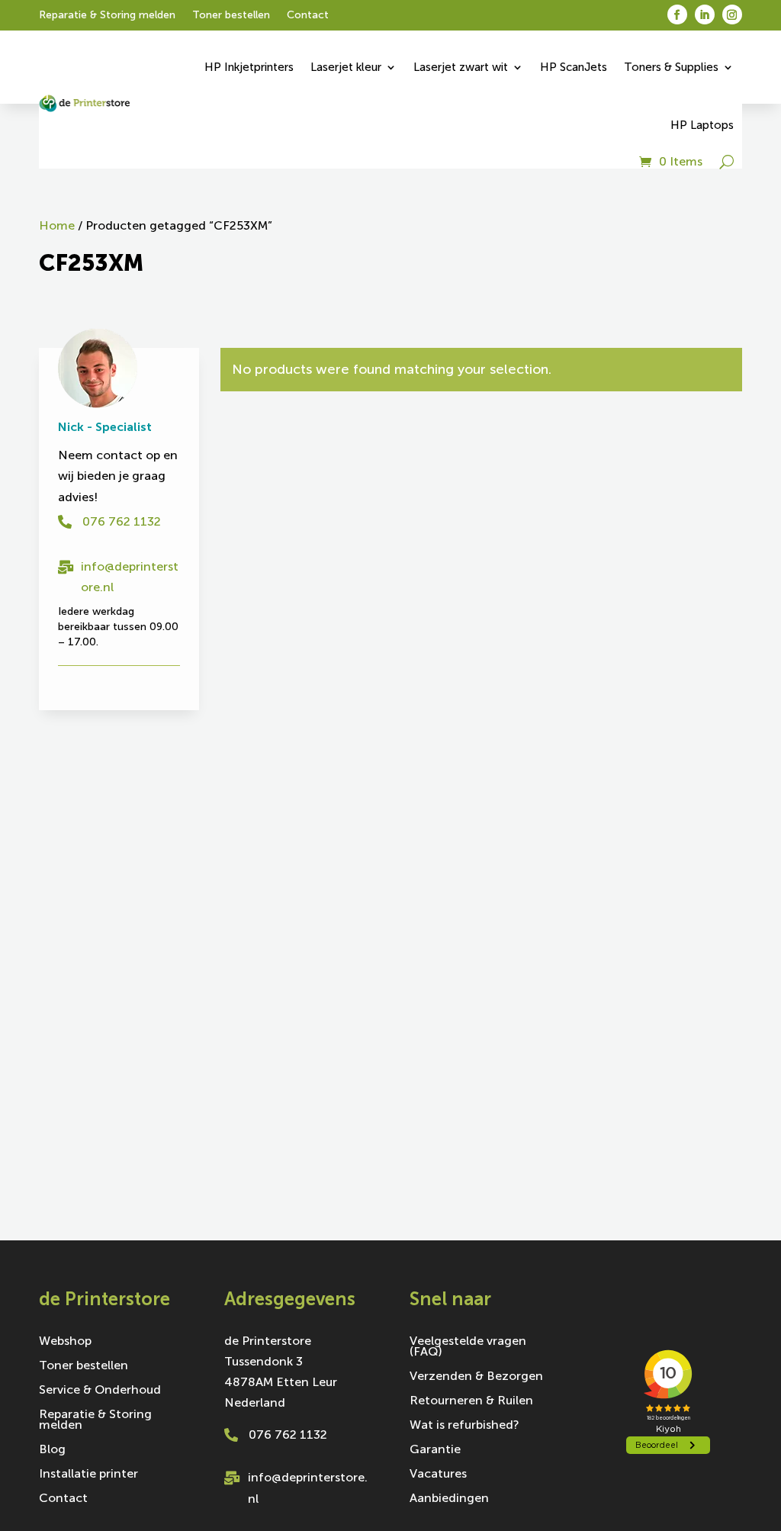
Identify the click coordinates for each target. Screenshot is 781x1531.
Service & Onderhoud (100, 1391)
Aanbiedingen (449, 1499)
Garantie (435, 1450)
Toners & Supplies (671, 67)
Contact (308, 15)
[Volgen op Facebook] (677, 14)
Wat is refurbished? (464, 1426)
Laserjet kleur (345, 67)
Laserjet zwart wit (460, 67)
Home (57, 225)
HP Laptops (702, 125)
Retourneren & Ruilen (471, 1401)
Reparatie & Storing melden (107, 15)
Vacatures (438, 1474)
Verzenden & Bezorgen (476, 1377)
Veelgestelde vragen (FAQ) (468, 1347)
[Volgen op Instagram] (732, 14)
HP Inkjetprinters (249, 67)
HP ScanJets (573, 67)
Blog (52, 1450)
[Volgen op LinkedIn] (705, 14)
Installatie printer (88, 1474)
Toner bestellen (231, 15)
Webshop (65, 1342)
